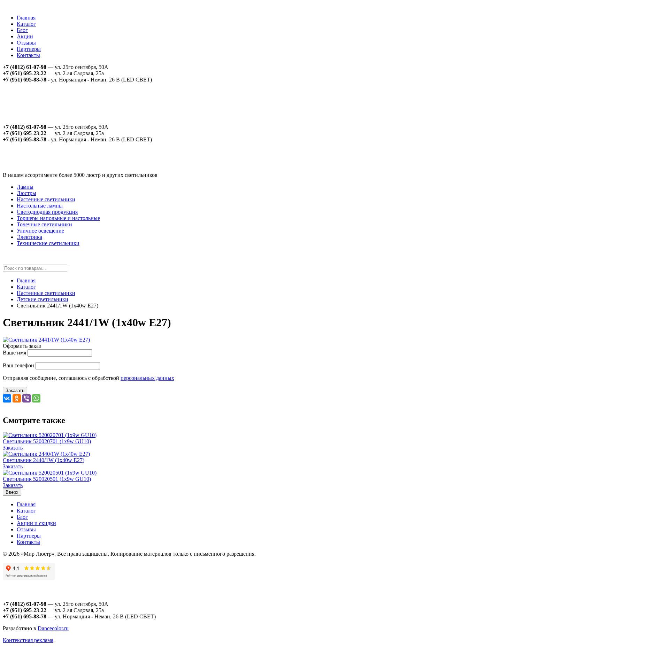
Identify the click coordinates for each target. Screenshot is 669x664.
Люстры (26, 193)
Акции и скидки (36, 523)
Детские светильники (42, 299)
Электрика (29, 237)
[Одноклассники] (17, 398)
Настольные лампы (40, 206)
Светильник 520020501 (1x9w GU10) (47, 479)
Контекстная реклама (28, 640)
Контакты (28, 55)
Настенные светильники (46, 199)
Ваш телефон (18, 365)
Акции (25, 36)
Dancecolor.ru (53, 628)
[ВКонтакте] (7, 398)
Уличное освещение (40, 231)
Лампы (25, 187)
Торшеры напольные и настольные (58, 218)
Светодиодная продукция (47, 212)
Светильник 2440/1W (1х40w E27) (43, 460)
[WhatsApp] (36, 398)
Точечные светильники (44, 224)
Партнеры (29, 49)
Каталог (26, 24)
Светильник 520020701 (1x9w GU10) (47, 441)
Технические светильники (48, 243)
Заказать (15, 390)
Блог (22, 30)
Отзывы (26, 43)
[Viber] (26, 398)
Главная (26, 18)
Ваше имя (14, 353)
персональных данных (147, 378)
